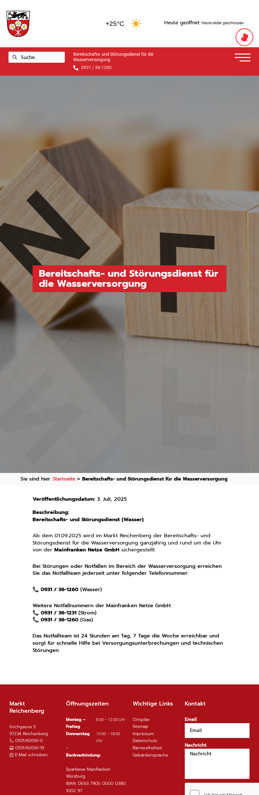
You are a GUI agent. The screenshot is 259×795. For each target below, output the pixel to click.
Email (191, 719)
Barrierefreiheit (147, 748)
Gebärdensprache (150, 755)
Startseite (64, 478)
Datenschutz (145, 741)
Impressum (143, 734)
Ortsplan (141, 720)
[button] (222, 60)
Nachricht (196, 745)
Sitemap (140, 726)
